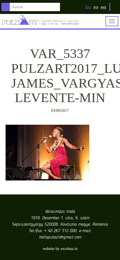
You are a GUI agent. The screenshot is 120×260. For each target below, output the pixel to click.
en (103, 7)
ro (95, 7)
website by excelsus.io (60, 249)
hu (88, 7)
